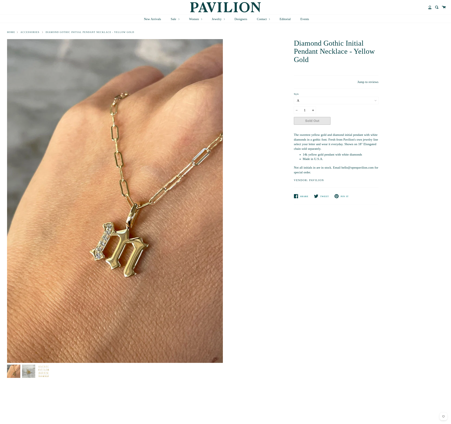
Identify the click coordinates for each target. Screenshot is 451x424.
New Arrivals (152, 19)
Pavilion (316, 180)
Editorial (285, 19)
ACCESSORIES (29, 32)
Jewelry (217, 19)
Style (296, 94)
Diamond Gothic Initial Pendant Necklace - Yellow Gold (90, 32)
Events (304, 19)
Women (194, 19)
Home (11, 32)
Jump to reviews (367, 82)
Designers (240, 19)
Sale (174, 19)
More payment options (354, 129)
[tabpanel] (115, 201)
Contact (262, 19)
